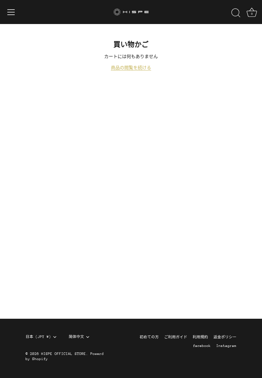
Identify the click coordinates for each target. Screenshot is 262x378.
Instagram (226, 346)
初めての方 (149, 337)
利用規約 (200, 337)
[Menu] (11, 12)
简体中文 (76, 337)
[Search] (236, 13)
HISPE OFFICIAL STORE (63, 354)
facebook (202, 346)
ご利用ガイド (175, 337)
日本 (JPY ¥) (38, 337)
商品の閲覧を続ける (131, 67)
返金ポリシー (224, 337)
